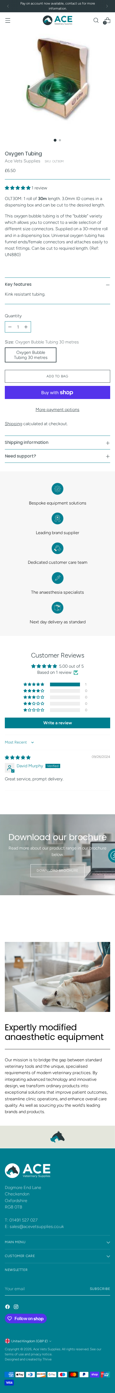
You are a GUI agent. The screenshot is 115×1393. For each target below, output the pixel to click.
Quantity (13, 315)
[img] (17, 757)
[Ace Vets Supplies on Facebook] (8, 1307)
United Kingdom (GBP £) (29, 1341)
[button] (18, 187)
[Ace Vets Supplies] (57, 20)
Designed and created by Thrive (28, 1359)
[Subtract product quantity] (10, 327)
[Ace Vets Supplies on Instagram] (16, 1307)
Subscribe (100, 1289)
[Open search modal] (95, 20)
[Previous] (8, 6)
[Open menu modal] (7, 20)
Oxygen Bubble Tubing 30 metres (31, 355)
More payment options (57, 409)
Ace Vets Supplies (22, 160)
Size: (42, 342)
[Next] (107, 6)
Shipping (13, 423)
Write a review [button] (57, 722)
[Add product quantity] (26, 327)
